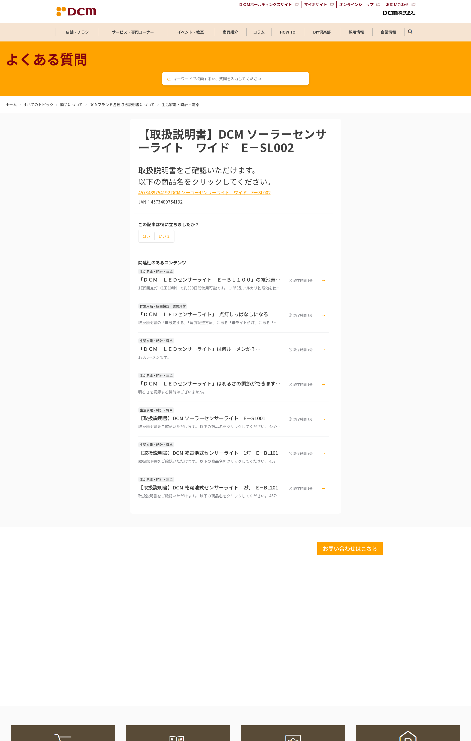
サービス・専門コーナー (133, 32)
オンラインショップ (356, 4)
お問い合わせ (397, 4)
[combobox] (235, 78)
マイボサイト (315, 4)
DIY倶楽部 (322, 32)
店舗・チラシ (77, 32)
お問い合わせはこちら (350, 548)
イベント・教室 (190, 32)
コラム (259, 32)
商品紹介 (230, 32)
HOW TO (287, 32)
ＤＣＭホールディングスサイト (265, 4)
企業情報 (388, 32)
